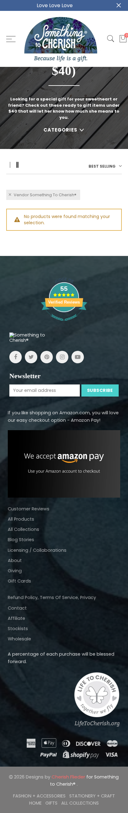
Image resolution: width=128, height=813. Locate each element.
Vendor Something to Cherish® (45, 195)
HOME (35, 803)
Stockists (18, 628)
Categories (60, 130)
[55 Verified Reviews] (64, 324)
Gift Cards (19, 581)
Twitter (31, 357)
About (15, 560)
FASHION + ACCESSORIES (39, 796)
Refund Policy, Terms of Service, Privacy (52, 597)
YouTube (77, 357)
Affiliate (16, 618)
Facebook (15, 357)
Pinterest (46, 357)
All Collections (23, 529)
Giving (15, 571)
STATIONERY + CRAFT (92, 796)
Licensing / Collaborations (37, 550)
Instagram (62, 357)
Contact (17, 608)
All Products (21, 519)
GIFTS (51, 803)
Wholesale (19, 639)
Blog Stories (21, 540)
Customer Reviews (28, 509)
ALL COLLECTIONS (80, 803)
